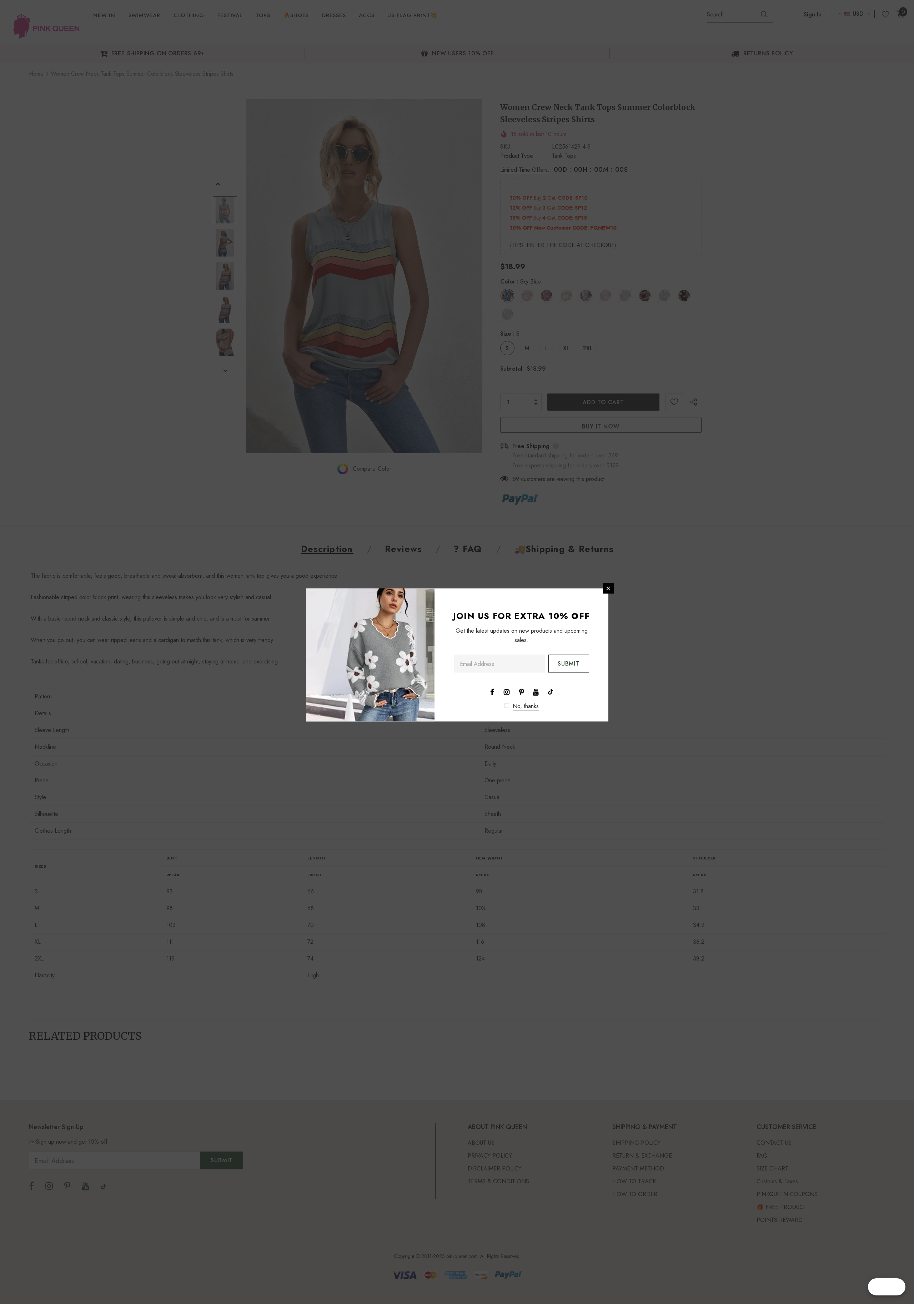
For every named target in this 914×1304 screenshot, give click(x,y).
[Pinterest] (521, 691)
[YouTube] (536, 691)
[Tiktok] (550, 691)
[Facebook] (492, 691)
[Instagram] (506, 691)
